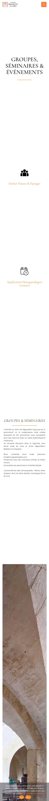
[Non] (46, 792)
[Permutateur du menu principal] (43, 4)
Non (28, 797)
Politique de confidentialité (33, 793)
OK (21, 797)
